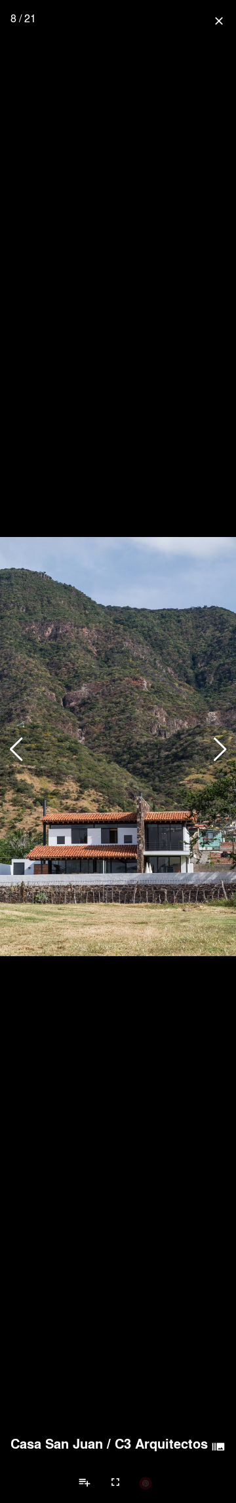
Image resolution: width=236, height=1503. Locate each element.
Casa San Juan (56, 1443)
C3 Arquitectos (161, 1443)
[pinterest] (145, 1483)
